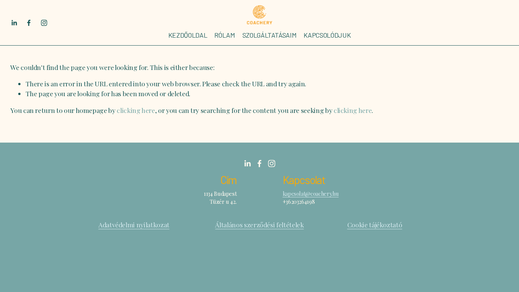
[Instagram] (44, 23)
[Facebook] (29, 23)
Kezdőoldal (187, 35)
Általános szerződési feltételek (259, 224)
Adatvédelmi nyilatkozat (133, 224)
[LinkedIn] (14, 23)
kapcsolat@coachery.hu (311, 193)
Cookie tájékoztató (374, 224)
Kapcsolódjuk (327, 35)
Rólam (224, 35)
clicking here (136, 110)
